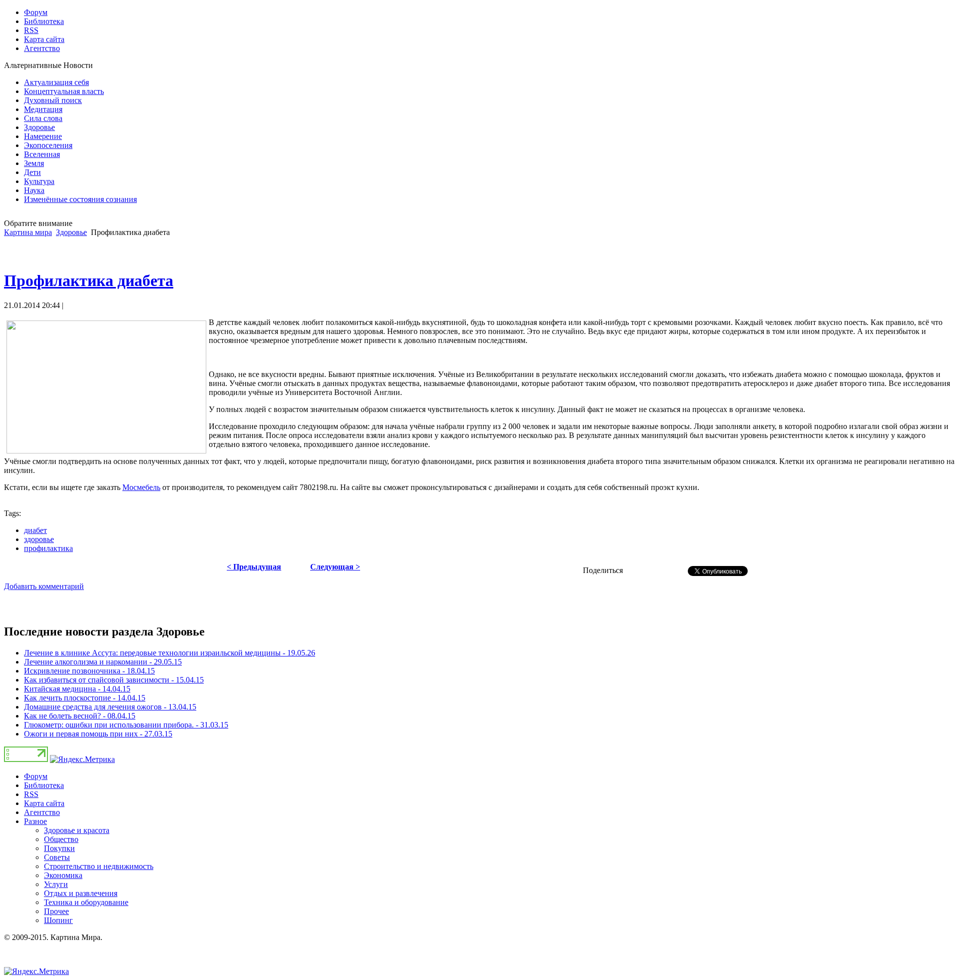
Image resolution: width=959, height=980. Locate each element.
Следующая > (335, 566)
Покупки (59, 848)
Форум (35, 776)
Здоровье (71, 232)
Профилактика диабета (88, 281)
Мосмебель (141, 487)
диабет (35, 530)
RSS (31, 794)
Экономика (63, 875)
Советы (57, 857)
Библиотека (44, 785)
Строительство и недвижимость (98, 866)
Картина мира (28, 232)
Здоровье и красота (76, 830)
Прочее (56, 911)
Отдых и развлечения (80, 893)
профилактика (48, 548)
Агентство (42, 812)
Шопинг (58, 920)
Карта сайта (44, 803)
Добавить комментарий (44, 586)
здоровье (39, 539)
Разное (35, 821)
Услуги (56, 884)
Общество (61, 839)
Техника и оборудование (86, 902)
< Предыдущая (254, 566)
